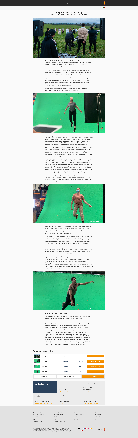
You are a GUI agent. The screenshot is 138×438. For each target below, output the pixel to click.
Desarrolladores (60, 3)
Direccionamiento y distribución (59, 421)
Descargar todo (93, 376)
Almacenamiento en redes (58, 417)
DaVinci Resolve (38, 414)
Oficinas (96, 412)
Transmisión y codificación (58, 423)
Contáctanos (76, 416)
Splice (79, 3)
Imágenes (46, 7)
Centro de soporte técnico (79, 414)
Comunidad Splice (77, 419)
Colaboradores (97, 416)
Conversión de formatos (58, 412)
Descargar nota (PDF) (45, 376)
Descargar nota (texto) (68, 376)
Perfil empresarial (98, 414)
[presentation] (35, 38)
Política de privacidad (98, 419)
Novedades (35, 7)
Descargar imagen (94, 55)
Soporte (51, 3)
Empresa (68, 3)
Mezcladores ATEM (36, 416)
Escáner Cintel (35, 423)
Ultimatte (35, 417)
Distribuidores (43, 3)
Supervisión (56, 416)
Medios (74, 3)
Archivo (41, 7)
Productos (35, 3)
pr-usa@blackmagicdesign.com (67, 403)
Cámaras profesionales (37, 412)
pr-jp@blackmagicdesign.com (67, 391)
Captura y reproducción (37, 421)
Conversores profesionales (58, 414)
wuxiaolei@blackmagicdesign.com (92, 391)
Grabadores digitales (37, 419)
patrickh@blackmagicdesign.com (43, 403)
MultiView (55, 419)
